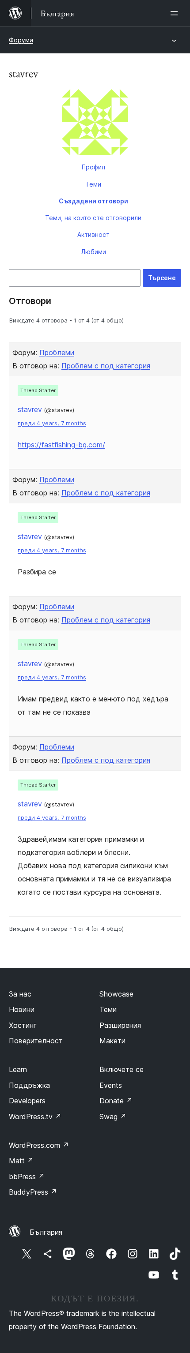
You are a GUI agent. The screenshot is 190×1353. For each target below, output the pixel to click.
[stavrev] (95, 124)
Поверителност (36, 1040)
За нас (20, 993)
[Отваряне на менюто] (176, 13)
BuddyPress (33, 1192)
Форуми (21, 40)
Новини (21, 1009)
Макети (112, 1040)
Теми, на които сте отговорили (93, 217)
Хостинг (23, 1025)
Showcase (116, 993)
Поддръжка (29, 1085)
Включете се (121, 1069)
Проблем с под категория (105, 365)
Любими (93, 251)
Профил (93, 167)
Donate (116, 1100)
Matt (21, 1160)
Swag (112, 1116)
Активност (93, 234)
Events (110, 1085)
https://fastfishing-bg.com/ (61, 444)
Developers (27, 1100)
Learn (18, 1069)
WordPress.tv (35, 1116)
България (46, 1232)
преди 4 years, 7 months (52, 423)
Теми (93, 184)
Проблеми (56, 352)
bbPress (27, 1176)
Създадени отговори (93, 201)
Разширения (120, 1025)
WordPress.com (39, 1145)
